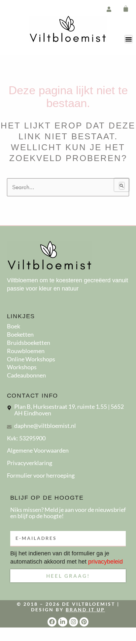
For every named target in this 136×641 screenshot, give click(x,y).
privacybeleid (105, 561)
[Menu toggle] (128, 39)
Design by (68, 609)
